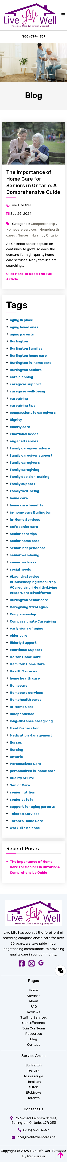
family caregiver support (31, 455)
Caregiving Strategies (29, 607)
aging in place (21, 320)
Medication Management (31, 735)
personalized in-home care (33, 771)
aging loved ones (24, 327)
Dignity (16, 420)
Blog (33, 1039)
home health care (25, 678)
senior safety (21, 799)
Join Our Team (33, 1028)
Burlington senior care (29, 600)
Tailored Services (24, 814)
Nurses (23, 235)
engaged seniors (24, 441)
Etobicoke (33, 1092)
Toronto (33, 1098)
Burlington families (26, 348)
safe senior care (24, 527)
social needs (20, 569)
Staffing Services (33, 1017)
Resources (33, 1034)
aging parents (22, 334)
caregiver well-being (27, 391)
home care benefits (26, 505)
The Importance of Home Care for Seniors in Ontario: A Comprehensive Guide (35, 867)
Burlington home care (28, 356)
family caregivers (25, 463)
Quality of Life (22, 778)
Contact (33, 1044)
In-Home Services (25, 519)
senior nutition (22, 792)
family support (22, 484)
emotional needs (24, 434)
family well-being (24, 491)
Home (33, 990)
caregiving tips (22, 405)
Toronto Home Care (26, 821)
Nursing (37, 235)
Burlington (19, 341)
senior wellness (23, 562)
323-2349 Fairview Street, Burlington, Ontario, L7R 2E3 (34, 1120)
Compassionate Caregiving (33, 621)
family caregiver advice (30, 448)
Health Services (23, 671)
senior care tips (23, 534)
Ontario (52, 235)
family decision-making (29, 477)
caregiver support (25, 384)
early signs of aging (26, 628)
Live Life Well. (40, 1151)
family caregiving (24, 470)
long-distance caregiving (31, 721)
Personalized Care (25, 764)
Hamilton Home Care (27, 664)
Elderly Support (23, 643)
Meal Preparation (24, 728)
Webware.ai (36, 1156)
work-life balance (25, 828)
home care (19, 498)
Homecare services (21, 229)
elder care (18, 635)
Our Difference (33, 1023)
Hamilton (33, 1082)
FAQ (33, 1006)
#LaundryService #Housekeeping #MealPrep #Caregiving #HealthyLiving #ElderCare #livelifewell (33, 584)
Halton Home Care (25, 657)
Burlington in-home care (30, 363)
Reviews (33, 1012)
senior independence (28, 548)
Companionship (43, 224)
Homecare (19, 685)
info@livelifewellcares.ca (36, 1137)
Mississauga (33, 1076)
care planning (21, 377)
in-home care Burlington (30, 512)
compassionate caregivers (33, 412)
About (33, 1001)
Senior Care (20, 785)
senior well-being (24, 555)
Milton (33, 1087)
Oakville (33, 1071)
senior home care (24, 541)
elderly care (20, 427)
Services (33, 996)
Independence (22, 714)
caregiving (19, 398)
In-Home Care (21, 707)
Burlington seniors (26, 370)
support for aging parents (32, 807)
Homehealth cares (25, 700)
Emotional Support (26, 650)
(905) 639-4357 (33, 36)
